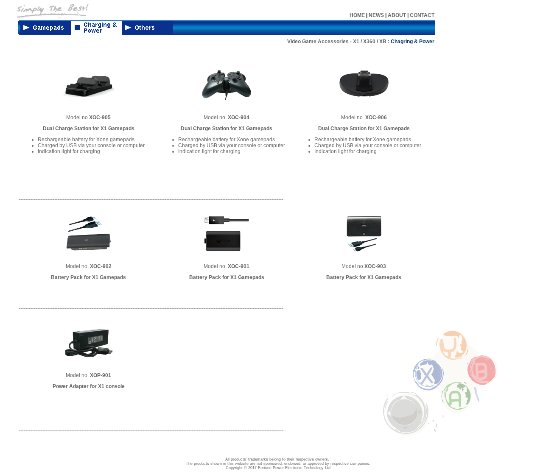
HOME (357, 15)
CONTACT (422, 15)
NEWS (376, 15)
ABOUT (397, 15)
